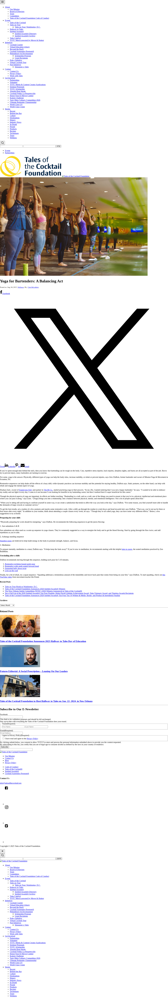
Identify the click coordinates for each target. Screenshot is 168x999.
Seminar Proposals (17, 87)
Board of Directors (17, 11)
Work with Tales (16, 76)
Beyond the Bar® (17, 49)
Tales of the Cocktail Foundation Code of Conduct (29, 18)
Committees (14, 16)
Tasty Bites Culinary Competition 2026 (25, 100)
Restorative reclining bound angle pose (20, 564)
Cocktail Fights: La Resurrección (22, 93)
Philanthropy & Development (21, 54)
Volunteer (13, 82)
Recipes (13, 131)
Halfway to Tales (16, 29)
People (12, 127)
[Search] (2, 143)
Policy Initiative (16, 60)
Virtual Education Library (20, 47)
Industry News (15, 122)
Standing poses (6, 541)
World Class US (16, 104)
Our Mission (15, 9)
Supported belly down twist (15, 568)
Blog (7, 760)
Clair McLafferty (33, 287)
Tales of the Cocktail (18, 23)
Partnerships (14, 80)
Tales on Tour (15, 25)
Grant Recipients (21, 58)
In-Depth (13, 124)
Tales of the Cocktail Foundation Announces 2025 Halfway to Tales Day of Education (43, 641)
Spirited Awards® (17, 31)
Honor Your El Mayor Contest (21, 96)
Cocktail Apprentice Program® (22, 51)
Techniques (14, 133)
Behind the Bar (16, 113)
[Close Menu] (2, 851)
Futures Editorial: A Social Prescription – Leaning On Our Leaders (34, 671)
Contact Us (14, 71)
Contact (8, 69)
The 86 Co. (48, 490)
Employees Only (25, 490)
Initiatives (8, 42)
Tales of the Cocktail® (13, 769)
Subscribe (4, 747)
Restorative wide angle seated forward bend (22, 566)
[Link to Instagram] (23, 823)
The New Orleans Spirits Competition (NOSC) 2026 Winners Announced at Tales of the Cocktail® (43, 591)
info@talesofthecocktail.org (10, 783)
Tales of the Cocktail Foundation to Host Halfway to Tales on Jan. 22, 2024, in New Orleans (46, 701)
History (13, 120)
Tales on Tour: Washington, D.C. (27, 27)
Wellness (13, 138)
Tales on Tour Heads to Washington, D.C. (21, 587)
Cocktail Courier (16, 45)
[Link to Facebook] (23, 804)
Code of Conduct (11, 767)
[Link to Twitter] (23, 842)
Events (7, 20)
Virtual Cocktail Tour (18, 62)
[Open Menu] (2, 2)
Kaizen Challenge (17, 98)
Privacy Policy (15, 73)
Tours (12, 135)
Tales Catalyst (15, 38)
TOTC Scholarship (17, 89)
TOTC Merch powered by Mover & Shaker (27, 40)
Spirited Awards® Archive (25, 36)
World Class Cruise (17, 107)
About (7, 7)
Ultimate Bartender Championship (23, 102)
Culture (13, 116)
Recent (12, 111)
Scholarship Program (23, 56)
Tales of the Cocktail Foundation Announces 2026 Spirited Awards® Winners (35, 589)
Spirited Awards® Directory (26, 34)
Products (13, 129)
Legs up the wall (11, 571)
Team (12, 14)
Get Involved (10, 78)
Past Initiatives (15, 65)
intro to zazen (127, 549)
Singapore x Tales (22, 67)
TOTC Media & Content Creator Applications (28, 85)
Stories (7, 109)
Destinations (14, 118)
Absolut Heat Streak (18, 91)
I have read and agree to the (21, 739)
